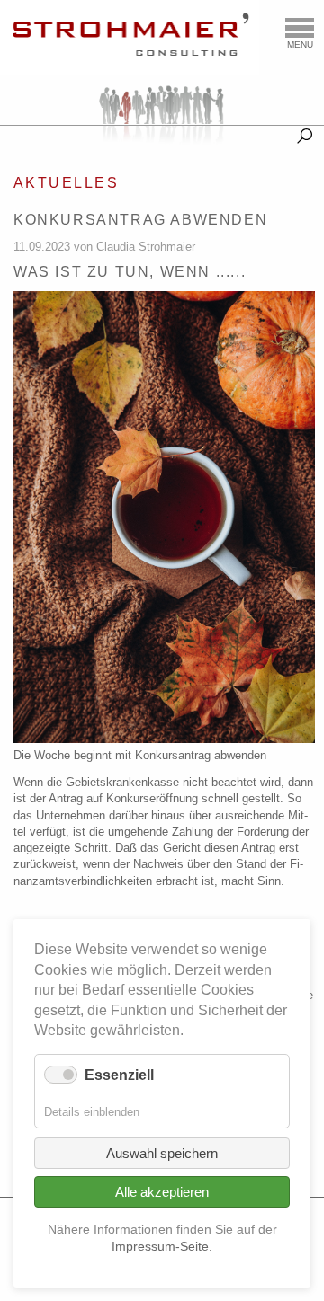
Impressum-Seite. (162, 1246)
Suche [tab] (304, 132)
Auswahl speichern (162, 1153)
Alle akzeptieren (162, 1191)
